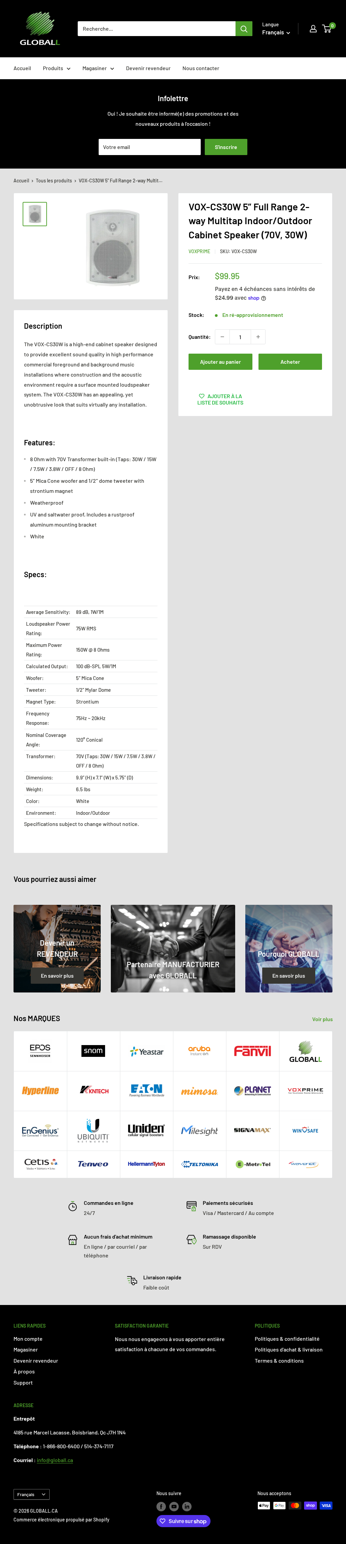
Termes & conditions (279, 1360)
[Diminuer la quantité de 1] (222, 337)
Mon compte (28, 1338)
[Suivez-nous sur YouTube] (174, 1506)
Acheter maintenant (290, 364)
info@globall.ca (55, 1460)
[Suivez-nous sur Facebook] (161, 1506)
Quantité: (200, 336)
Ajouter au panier (220, 361)
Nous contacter (200, 68)
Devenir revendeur (148, 68)
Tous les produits (54, 180)
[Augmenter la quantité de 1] (258, 337)
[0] (327, 29)
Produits (53, 68)
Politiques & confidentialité (287, 1338)
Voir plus (323, 1019)
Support (23, 1382)
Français (25, 1494)
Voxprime (199, 251)
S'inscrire (226, 147)
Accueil (22, 68)
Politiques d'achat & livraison (289, 1349)
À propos (24, 1371)
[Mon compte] (313, 28)
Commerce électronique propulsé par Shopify (61, 1519)
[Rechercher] (244, 28)
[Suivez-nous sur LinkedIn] (187, 1506)
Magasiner (94, 68)
